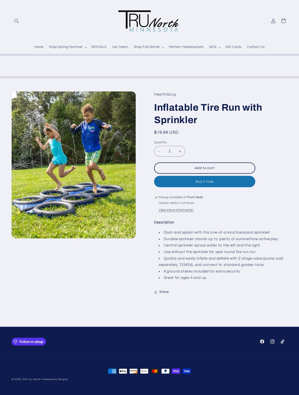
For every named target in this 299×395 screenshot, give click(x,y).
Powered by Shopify (55, 379)
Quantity (160, 142)
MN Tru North (32, 379)
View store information (176, 210)
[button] (17, 21)
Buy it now (205, 181)
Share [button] (164, 292)
